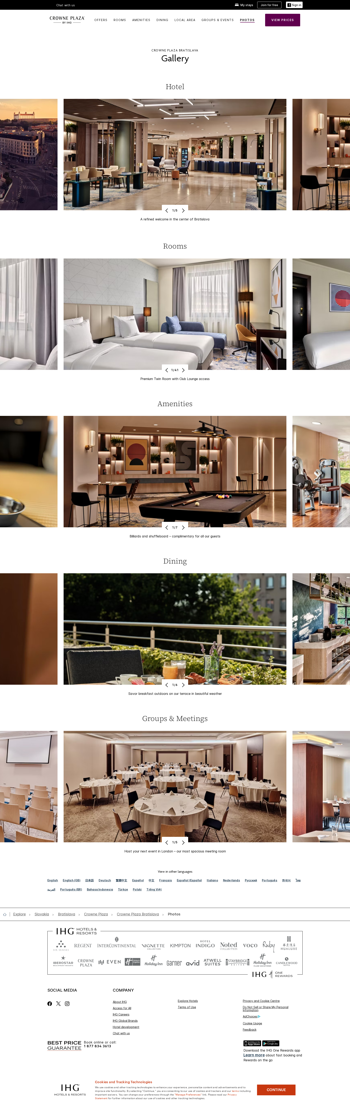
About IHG (120, 1002)
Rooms (120, 20)
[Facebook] (50, 1004)
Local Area (185, 20)
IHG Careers (121, 1014)
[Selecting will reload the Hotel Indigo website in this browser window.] (205, 944)
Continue (276, 1090)
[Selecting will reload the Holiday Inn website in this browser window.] (154, 962)
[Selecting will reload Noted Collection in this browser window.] (228, 944)
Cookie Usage (252, 1023)
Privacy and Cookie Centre (261, 1001)
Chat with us (121, 1033)
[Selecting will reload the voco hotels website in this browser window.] (250, 944)
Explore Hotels (188, 1001)
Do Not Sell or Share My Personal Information (265, 1008)
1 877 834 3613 (97, 1046)
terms (235, 1090)
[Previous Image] (167, 210)
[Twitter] (58, 1004)
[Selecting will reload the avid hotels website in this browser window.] (193, 962)
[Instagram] (67, 1004)
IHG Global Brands (125, 1020)
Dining (163, 20)
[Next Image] (182, 210)
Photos (247, 20)
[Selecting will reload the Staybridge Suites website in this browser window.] (237, 962)
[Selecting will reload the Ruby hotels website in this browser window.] (269, 944)
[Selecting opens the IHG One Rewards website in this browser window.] (272, 974)
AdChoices (250, 1016)
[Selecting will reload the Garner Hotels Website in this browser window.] (174, 962)
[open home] (6, 914)
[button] (294, 5)
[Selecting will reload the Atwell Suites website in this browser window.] (213, 962)
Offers (101, 20)
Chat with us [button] (65, 5)
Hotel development (126, 1027)
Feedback (249, 1029)
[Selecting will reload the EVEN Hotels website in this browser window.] (109, 962)
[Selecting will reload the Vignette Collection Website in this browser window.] (153, 944)
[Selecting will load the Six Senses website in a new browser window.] (61, 944)
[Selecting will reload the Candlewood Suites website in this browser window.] (286, 962)
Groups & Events (218, 20)
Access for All (122, 1008)
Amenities (141, 20)
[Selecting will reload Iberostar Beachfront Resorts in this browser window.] (63, 962)
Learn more (254, 1055)
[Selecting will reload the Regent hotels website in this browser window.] (83, 944)
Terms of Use (187, 1007)
